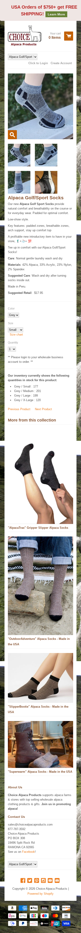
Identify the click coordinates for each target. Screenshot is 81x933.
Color (11, 308)
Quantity (13, 342)
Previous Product (19, 409)
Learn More (56, 14)
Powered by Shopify (40, 893)
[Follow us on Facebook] (23, 881)
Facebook (28, 851)
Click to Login (38, 63)
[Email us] (58, 881)
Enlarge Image (12, 134)
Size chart (16, 334)
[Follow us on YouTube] (51, 881)
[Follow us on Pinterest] (37, 881)
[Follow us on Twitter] (30, 881)
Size (10, 323)
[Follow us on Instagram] (44, 881)
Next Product (43, 409)
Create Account (61, 63)
